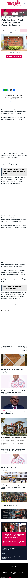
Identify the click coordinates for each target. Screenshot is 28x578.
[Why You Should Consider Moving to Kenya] (14, 427)
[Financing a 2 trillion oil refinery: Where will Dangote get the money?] (14, 402)
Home (2, 16)
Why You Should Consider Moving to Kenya (13, 438)
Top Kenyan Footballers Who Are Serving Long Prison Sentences (6, 348)
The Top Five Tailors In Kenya (8, 548)
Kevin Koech (5, 539)
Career (2, 466)
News (2, 484)
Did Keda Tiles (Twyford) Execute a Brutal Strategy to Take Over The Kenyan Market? (12, 370)
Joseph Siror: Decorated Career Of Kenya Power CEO (13, 552)
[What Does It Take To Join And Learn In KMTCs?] (14, 477)
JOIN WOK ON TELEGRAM (15, 56)
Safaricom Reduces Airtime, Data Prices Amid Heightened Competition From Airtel (21, 348)
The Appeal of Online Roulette (9, 505)
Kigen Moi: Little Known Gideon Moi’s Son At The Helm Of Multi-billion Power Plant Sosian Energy (13, 536)
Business (4, 435)
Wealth (6, 16)
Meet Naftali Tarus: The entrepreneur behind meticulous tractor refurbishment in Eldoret (13, 450)
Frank (10, 577)
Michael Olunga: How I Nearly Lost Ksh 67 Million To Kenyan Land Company (13, 556)
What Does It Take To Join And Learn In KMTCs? (11, 468)
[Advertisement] (14, 74)
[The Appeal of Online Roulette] (14, 514)
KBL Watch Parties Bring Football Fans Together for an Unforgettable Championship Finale (13, 487)
